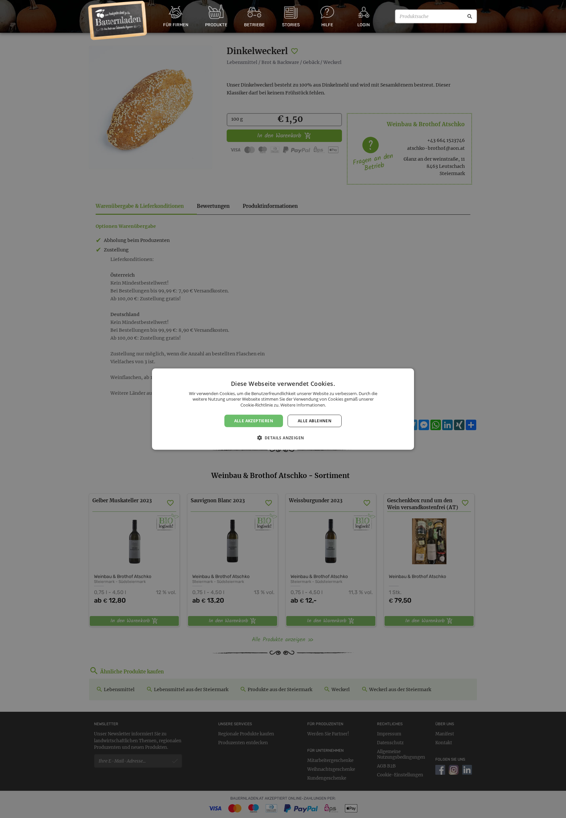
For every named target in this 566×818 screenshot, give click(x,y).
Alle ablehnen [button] (314, 420)
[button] (283, 438)
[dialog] (283, 408)
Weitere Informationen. (303, 405)
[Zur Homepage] (117, 21)
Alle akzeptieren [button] (253, 420)
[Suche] (470, 16)
